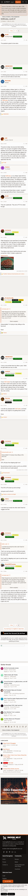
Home (4, 859)
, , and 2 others (13, 273)
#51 (26, 405)
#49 (26, 362)
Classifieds (17, 869)
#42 (26, 71)
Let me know (5, 12)
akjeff (5, 700)
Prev (12, 30)
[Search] (26, 2)
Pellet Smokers (11, 700)
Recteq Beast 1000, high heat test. (13, 705)
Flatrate (4, 21)
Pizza (4, 746)
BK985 (5, 713)
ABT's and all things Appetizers (17, 693)
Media (16, 862)
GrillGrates (5, 100)
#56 (26, 571)
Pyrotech (6, 693)
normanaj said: (5, 309)
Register (5, 878)
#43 (26, 86)
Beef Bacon (6, 749)
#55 (26, 540)
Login (4, 875)
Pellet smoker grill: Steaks (11, 675)
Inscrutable (6, 685)
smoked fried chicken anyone (11, 768)
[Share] (24, 40)
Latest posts (4, 740)
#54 (26, 504)
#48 (26, 305)
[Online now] (3, 300)
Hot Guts (10, 763)
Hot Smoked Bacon (8, 752)
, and (9, 494)
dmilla (5, 720)
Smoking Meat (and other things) (19, 865)
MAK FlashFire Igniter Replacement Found (15, 698)
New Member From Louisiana (12, 712)
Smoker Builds (12, 669)
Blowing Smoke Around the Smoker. (12, 772)
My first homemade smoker (11, 668)
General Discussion (15, 685)
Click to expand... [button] (14, 321)
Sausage (5, 766)
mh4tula (6, 669)
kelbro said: (4, 544)
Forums (4, 862)
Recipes (17, 859)
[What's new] (23, 2)
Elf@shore (6, 676)
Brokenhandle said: (6, 452)
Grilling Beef (13, 676)
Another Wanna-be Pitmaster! (12, 719)
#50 (26, 378)
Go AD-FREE (8, 881)
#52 (26, 448)
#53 (26, 484)
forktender (6, 707)
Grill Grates (7, 382)
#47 (26, 237)
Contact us (5, 864)
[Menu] (2, 2)
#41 (26, 40)
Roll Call (10, 713)
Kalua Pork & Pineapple (9, 743)
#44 (26, 143)
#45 (26, 172)
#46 (26, 201)
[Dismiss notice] (25, 6)
